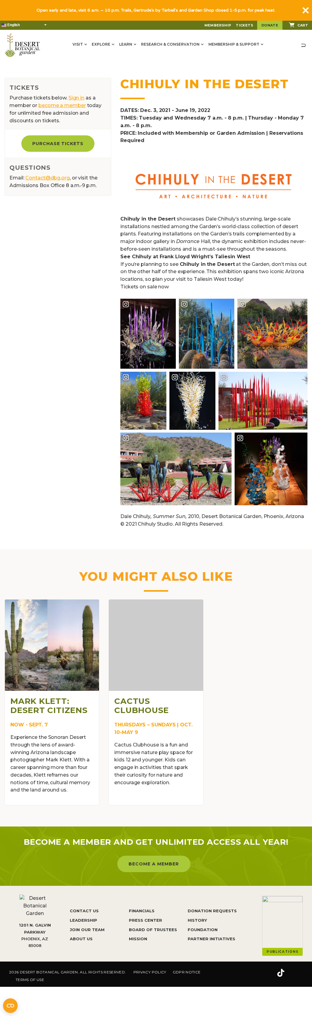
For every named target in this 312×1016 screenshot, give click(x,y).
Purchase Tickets (58, 143)
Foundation (203, 929)
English (13, 25)
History (197, 920)
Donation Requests (212, 910)
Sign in (76, 98)
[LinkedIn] (299, 973)
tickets (244, 25)
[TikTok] (280, 973)
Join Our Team (87, 929)
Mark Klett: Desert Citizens (49, 705)
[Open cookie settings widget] (10, 1005)
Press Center (145, 920)
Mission (138, 938)
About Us (81, 938)
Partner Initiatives (211, 938)
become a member (62, 105)
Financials (141, 910)
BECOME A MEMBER (154, 864)
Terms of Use (30, 979)
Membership (217, 25)
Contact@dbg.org (47, 178)
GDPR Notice (187, 972)
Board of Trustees (153, 929)
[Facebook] (243, 973)
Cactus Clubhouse (141, 705)
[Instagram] (261, 973)
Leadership (83, 920)
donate (269, 25)
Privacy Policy (149, 972)
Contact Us (84, 910)
